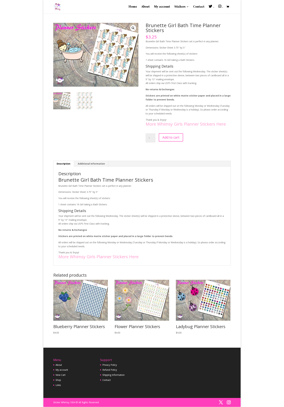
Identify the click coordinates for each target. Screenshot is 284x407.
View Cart (61, 374)
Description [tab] (63, 163)
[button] (133, 28)
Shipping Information (113, 374)
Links (58, 385)
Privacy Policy (109, 364)
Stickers (180, 6)
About (145, 6)
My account (162, 6)
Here (221, 124)
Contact (198, 6)
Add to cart (170, 137)
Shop (58, 380)
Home (133, 6)
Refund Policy (109, 369)
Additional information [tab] (91, 163)
